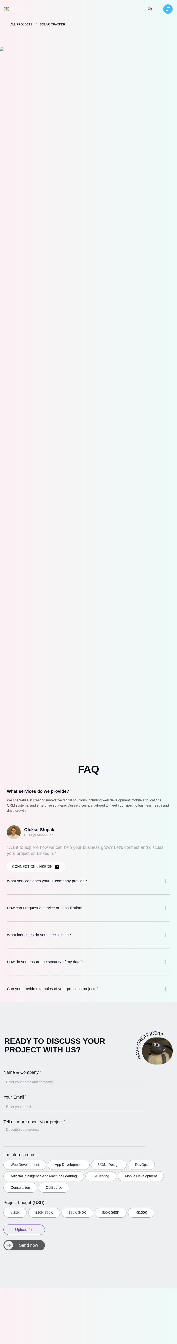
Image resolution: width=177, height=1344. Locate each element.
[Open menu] (168, 9)
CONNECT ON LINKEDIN (32, 866)
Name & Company (21, 1072)
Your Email (13, 1097)
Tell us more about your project (33, 1121)
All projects (21, 24)
